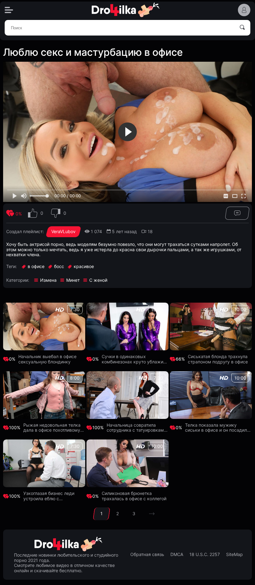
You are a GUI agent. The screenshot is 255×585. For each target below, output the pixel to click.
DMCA (176, 554)
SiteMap (234, 554)
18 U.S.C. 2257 (204, 554)
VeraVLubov (63, 231)
